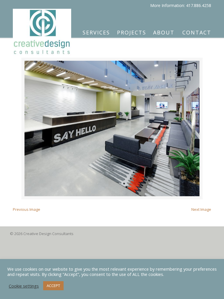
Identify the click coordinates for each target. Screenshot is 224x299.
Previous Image (26, 209)
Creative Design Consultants (42, 29)
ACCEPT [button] (53, 285)
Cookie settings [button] (24, 285)
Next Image (201, 209)
